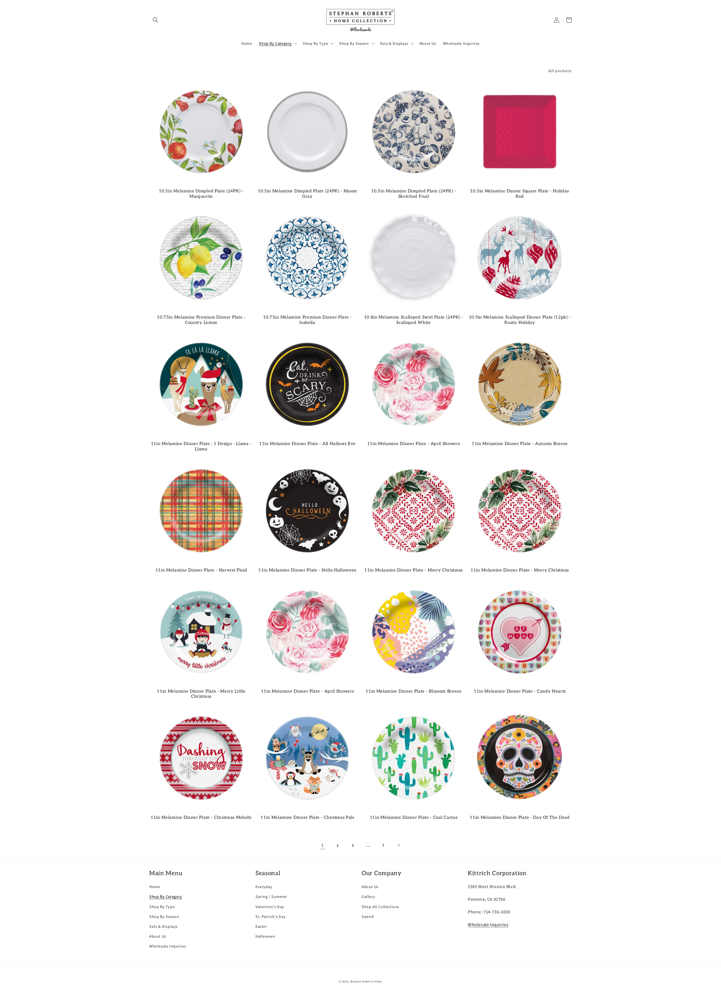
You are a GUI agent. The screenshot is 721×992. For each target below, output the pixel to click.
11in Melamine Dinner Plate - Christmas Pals (307, 817)
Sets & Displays (163, 926)
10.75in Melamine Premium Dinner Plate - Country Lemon (201, 320)
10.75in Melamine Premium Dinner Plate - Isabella (307, 320)
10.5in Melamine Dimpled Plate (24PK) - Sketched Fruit (413, 193)
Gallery (368, 896)
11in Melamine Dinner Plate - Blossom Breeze (414, 691)
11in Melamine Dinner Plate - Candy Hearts (520, 691)
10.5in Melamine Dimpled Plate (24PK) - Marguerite (201, 193)
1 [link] (322, 845)
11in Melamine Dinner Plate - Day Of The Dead (519, 817)
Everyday (263, 886)
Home (154, 886)
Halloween (265, 936)
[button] (155, 20)
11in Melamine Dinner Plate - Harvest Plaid (201, 570)
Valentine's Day (269, 906)
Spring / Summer (271, 896)
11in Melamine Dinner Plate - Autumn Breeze (520, 443)
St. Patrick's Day (270, 916)
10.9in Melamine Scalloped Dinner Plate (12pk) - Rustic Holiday (520, 320)
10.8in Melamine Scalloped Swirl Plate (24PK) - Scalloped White (413, 320)
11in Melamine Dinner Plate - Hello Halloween (307, 570)
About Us (157, 936)
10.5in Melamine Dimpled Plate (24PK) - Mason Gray (307, 193)
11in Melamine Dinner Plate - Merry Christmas (413, 570)
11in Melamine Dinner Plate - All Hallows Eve (307, 443)
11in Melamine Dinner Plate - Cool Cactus (414, 817)
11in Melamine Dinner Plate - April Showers (413, 443)
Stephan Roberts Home (366, 981)
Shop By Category (165, 896)
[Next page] (398, 845)
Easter (261, 926)
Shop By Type (162, 906)
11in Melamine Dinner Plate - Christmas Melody (201, 817)
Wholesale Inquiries (167, 946)
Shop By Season (164, 916)
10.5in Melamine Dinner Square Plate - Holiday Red (519, 193)
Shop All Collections (380, 906)
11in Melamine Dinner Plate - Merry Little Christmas (201, 694)
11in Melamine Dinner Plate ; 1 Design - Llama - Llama (201, 446)
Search (368, 916)
